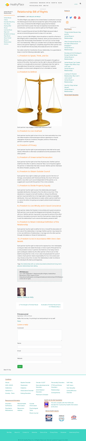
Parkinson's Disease (42, 394)
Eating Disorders (26, 393)
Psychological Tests (36, 5)
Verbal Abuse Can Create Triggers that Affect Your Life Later (72, 64)
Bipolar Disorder (26, 382)
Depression (24, 385)
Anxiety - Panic (10, 393)
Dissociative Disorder (27, 390)
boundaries (43, 264)
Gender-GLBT (40, 382)
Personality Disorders (57, 382)
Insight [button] (53, 2)
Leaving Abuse (8, 30)
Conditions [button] (33, 2)
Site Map (9, 432)
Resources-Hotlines (21, 409)
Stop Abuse (7, 36)
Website (19, 358)
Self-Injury (70, 385)
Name (19, 343)
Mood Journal (34, 413)
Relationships (55, 390)
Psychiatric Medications (9, 409)
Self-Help (70, 382)
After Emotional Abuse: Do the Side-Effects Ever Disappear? (72, 44)
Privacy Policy (54, 432)
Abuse (7, 382)
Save (19, 366)
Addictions (8, 388)
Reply (19, 321)
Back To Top (7, 370)
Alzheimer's (8, 390)
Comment (20, 328)
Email (19, 351)
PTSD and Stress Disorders (56, 386)
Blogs (60, 2)
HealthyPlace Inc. (28, 440)
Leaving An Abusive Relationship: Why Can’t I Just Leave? (71, 76)
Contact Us (26, 432)
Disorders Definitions (8, 405)
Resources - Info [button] (44, 2)
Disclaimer (63, 432)
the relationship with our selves (30, 264)
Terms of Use (43, 432)
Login (75, 4)
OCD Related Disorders (40, 391)
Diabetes (23, 388)
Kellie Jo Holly (35, 16)
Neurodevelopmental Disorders (42, 386)
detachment (51, 264)
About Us (17, 432)
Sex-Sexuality (71, 388)
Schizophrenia (55, 392)
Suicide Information (33, 405)
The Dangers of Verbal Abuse (29, 305)
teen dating (33, 266)
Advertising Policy (74, 432)
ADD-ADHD (9, 385)
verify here (54, 407)
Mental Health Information (21, 405)
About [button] (45, 5)
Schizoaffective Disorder (71, 391)
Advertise (34, 432)
